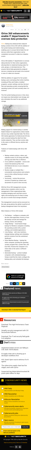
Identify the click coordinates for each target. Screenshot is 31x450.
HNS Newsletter (10, 394)
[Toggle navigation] (28, 10)
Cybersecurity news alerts (14, 406)
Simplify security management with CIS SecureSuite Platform (14, 331)
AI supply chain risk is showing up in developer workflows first (13, 354)
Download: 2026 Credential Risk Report (14, 310)
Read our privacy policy (10, 442)
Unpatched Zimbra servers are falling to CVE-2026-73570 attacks (14, 349)
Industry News (9, 25)
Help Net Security (22, 439)
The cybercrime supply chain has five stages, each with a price (14, 366)
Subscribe (25, 427)
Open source (9, 420)
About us (19, 442)
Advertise (24, 442)
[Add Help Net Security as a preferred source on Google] (28, 29)
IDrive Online (5, 267)
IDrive (3, 44)
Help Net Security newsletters (12, 2)
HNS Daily (8, 388)
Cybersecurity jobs (11, 413)
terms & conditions (9, 432)
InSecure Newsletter (12, 399)
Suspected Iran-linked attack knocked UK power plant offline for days (15, 372)
